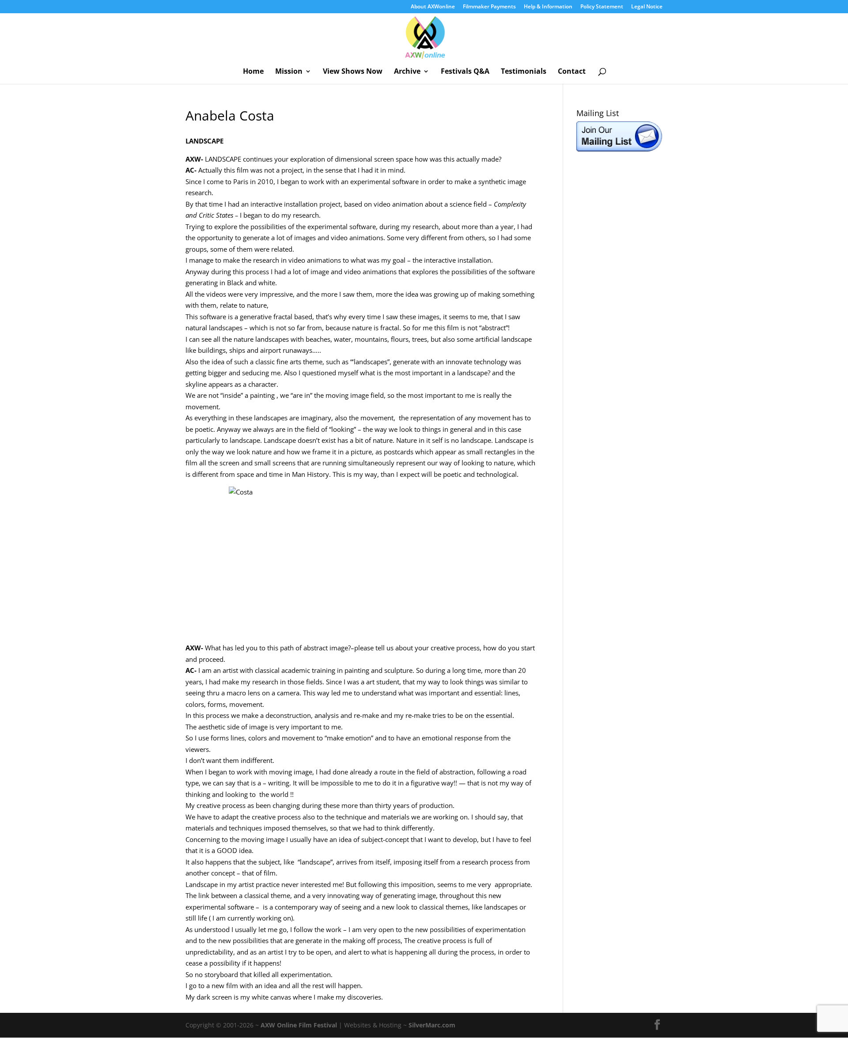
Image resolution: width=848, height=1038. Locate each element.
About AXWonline (433, 7)
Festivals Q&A (465, 72)
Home (253, 72)
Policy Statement (601, 7)
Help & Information (548, 7)
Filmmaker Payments (489, 7)
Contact (572, 72)
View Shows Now (352, 72)
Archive (407, 72)
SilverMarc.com (432, 1025)
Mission (289, 72)
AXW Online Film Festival (299, 1025)
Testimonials (523, 72)
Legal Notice (646, 7)
